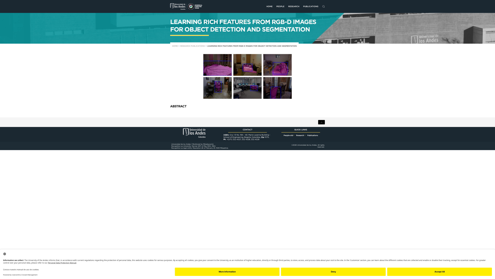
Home (269, 6)
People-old (288, 135)
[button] (323, 6)
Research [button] (293, 6)
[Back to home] (186, 6)
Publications (310, 6)
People (280, 6)
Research (300, 135)
